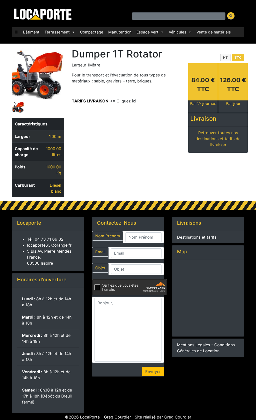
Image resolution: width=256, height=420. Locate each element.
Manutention (120, 32)
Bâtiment (31, 32)
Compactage (91, 32)
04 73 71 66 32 (49, 239)
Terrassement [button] (57, 32)
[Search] (230, 15)
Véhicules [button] (177, 32)
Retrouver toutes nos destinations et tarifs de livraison (218, 138)
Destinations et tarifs (196, 237)
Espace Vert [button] (147, 32)
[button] (16, 32)
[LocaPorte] (42, 13)
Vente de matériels (213, 32)
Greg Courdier (177, 417)
